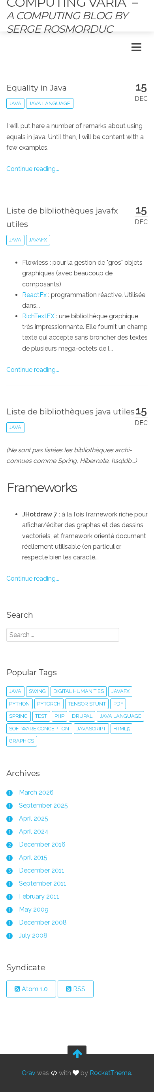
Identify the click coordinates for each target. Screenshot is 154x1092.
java (15, 103)
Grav (29, 1073)
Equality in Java (36, 88)
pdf (118, 704)
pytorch (48, 704)
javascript (91, 729)
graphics (21, 741)
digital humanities (78, 691)
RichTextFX (38, 316)
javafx (38, 240)
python (19, 704)
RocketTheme (110, 1073)
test (41, 716)
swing (37, 691)
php (59, 716)
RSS (78, 989)
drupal (82, 716)
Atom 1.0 (34, 989)
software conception (39, 729)
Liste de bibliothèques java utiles (70, 411)
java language (49, 103)
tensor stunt (87, 704)
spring (18, 716)
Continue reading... (32, 169)
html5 (121, 729)
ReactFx (34, 295)
